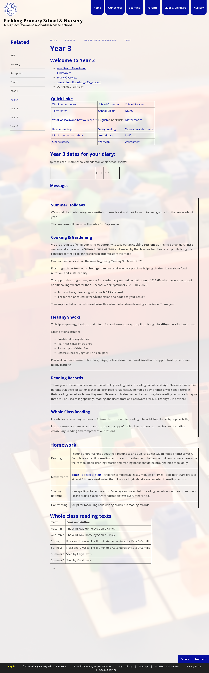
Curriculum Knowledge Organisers (79, 82)
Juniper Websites (102, 666)
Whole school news (64, 104)
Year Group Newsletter (71, 68)
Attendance (105, 135)
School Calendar (108, 104)
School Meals (106, 111)
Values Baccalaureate (139, 129)
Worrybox (104, 142)
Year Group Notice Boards (100, 40)
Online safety (60, 142)
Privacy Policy (193, 666)
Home (53, 40)
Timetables (64, 73)
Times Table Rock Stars (87, 475)
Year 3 (128, 40)
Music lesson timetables (67, 135)
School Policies (134, 104)
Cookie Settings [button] (107, 669)
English (103, 120)
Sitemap (143, 666)
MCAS (129, 111)
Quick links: (62, 98)
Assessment (132, 142)
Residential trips (62, 129)
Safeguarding (107, 129)
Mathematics (133, 120)
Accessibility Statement (167, 666)
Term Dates (59, 111)
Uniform (130, 135)
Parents (70, 40)
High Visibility (125, 666)
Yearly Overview (67, 77)
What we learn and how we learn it (74, 120)
